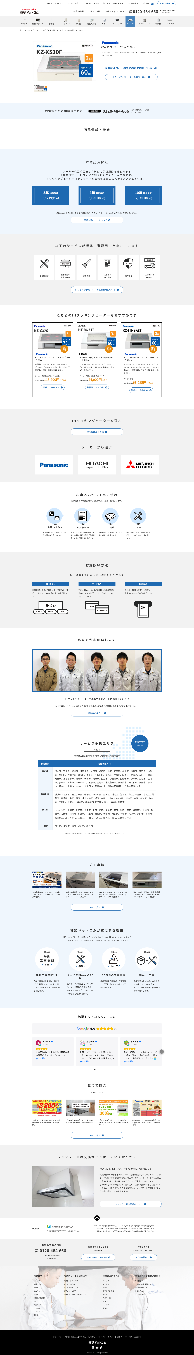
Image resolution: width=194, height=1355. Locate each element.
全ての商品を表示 (95, 431)
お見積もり (139, 1281)
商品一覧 (46, 30)
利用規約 (91, 1337)
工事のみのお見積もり (143, 1284)
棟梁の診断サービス (142, 1287)
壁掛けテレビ (38, 1284)
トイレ (36, 1301)
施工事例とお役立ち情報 (113, 3)
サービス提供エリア (71, 1287)
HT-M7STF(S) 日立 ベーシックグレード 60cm (96, 358)
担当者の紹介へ (95, 713)
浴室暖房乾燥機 (39, 1298)
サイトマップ (58, 1337)
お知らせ (147, 3)
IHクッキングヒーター (32, 30)
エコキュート (38, 1291)
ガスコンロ (38, 1305)
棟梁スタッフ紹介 (70, 1291)
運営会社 (137, 1337)
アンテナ (37, 1281)
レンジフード (38, 1311)
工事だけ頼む (94, 11)
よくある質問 (132, 3)
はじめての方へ (73, 3)
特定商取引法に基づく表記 (75, 1337)
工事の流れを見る (91, 3)
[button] (32, 1051)
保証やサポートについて (95, 220)
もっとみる (95, 1135)
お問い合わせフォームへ (97, 1257)
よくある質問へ (142, 1257)
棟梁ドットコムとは (55, 3)
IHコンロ (37, 1308)
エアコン (37, 1318)
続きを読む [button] (41, 1058)
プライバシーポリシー (105, 1337)
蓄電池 (36, 1287)
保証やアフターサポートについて (75, 1294)
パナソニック (56, 30)
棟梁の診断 (78, 11)
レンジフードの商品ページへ (129, 1204)
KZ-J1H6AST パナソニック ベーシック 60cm (141, 358)
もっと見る (95, 907)
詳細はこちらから (50, 387)
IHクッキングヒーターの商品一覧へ (129, 77)
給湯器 (36, 1294)
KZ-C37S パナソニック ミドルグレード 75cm (52, 358)
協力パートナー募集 (124, 1337)
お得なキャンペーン (114, 11)
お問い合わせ (165, 3)
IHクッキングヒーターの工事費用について (95, 289)
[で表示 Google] (38, 1042)
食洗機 (36, 1315)
